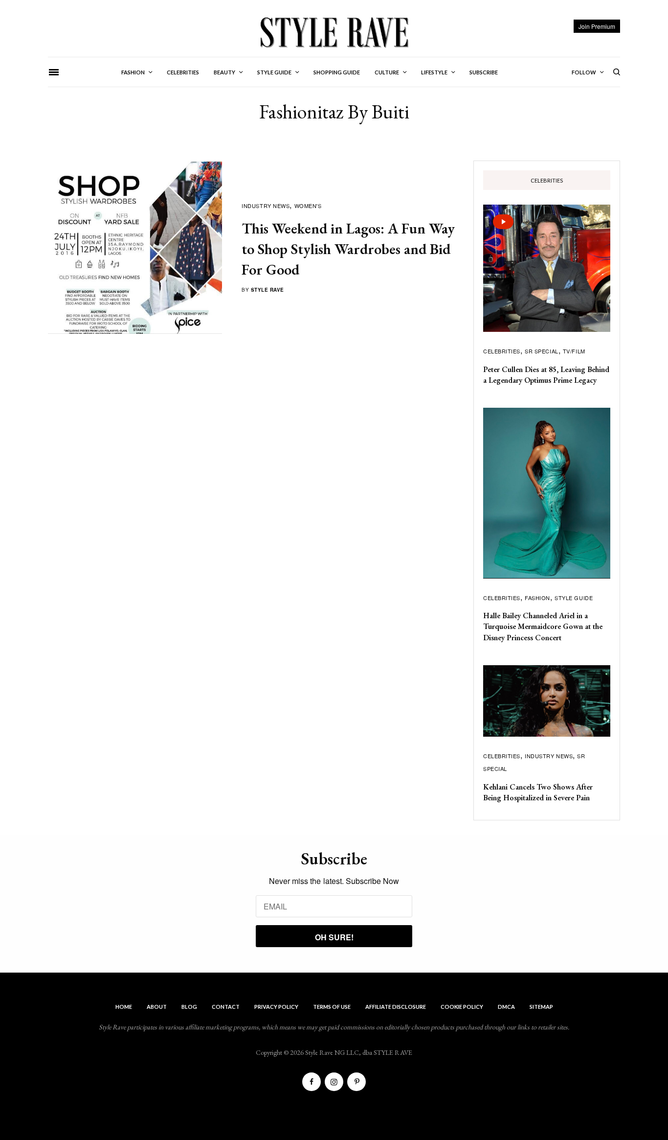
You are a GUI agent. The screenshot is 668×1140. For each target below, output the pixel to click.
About (157, 1006)
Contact (226, 1006)
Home (123, 1006)
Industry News (265, 205)
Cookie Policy (462, 1006)
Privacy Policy (276, 1006)
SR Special (541, 351)
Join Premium (597, 26)
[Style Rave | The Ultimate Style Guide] (334, 32)
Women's (308, 205)
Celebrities (501, 351)
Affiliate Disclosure (395, 1006)
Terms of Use (332, 1006)
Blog (189, 1006)
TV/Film (574, 351)
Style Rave (267, 289)
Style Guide (574, 598)
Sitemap (541, 1006)
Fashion (537, 598)
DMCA (506, 1006)
